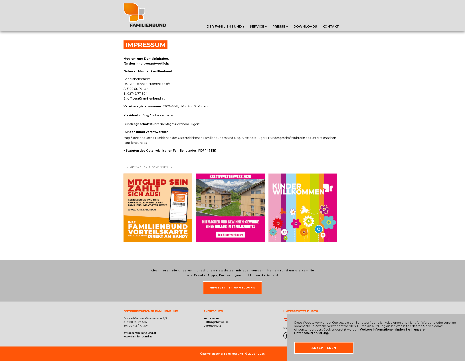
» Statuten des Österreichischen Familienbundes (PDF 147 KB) (170, 150)
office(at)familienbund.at (146, 98)
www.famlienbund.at (138, 336)
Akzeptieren (324, 348)
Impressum (211, 318)
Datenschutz (212, 325)
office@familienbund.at (140, 333)
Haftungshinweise (216, 322)
